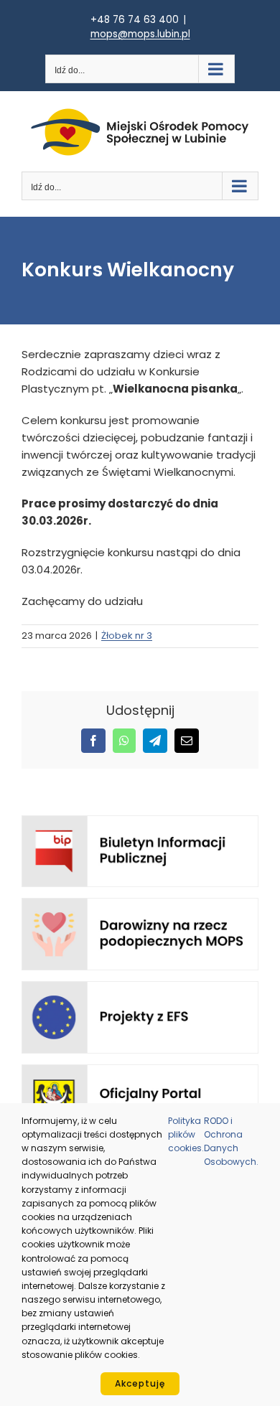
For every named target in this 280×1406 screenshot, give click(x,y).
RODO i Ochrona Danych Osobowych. (231, 1141)
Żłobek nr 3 (126, 635)
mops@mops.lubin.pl (140, 34)
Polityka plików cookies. (186, 1134)
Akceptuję (140, 1383)
